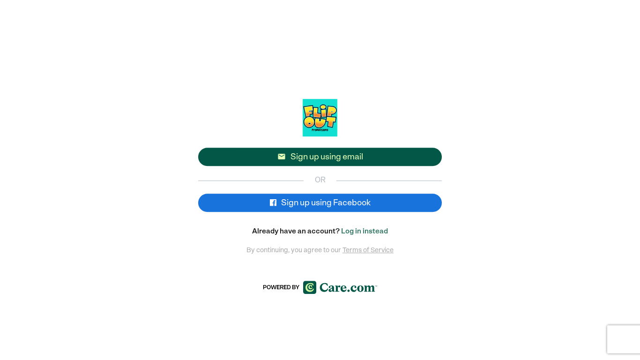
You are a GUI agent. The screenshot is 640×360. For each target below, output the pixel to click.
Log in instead (364, 231)
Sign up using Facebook (325, 202)
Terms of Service (368, 250)
